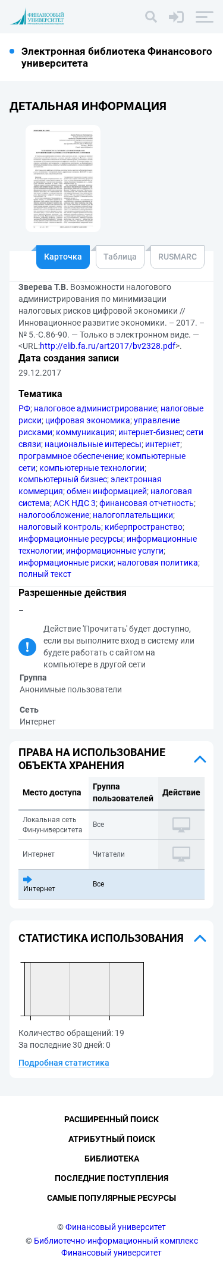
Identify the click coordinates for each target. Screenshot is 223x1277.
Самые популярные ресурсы (111, 1198)
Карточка (63, 256)
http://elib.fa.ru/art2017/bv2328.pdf (107, 346)
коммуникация (85, 432)
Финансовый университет (115, 1227)
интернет (162, 444)
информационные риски (66, 562)
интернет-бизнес (150, 432)
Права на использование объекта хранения (91, 759)
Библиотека (111, 1158)
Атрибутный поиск (111, 1139)
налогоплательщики (133, 515)
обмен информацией (107, 491)
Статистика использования (101, 938)
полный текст (44, 574)
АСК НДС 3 (75, 503)
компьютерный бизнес (62, 479)
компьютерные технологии (92, 468)
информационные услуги (115, 550)
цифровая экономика (87, 420)
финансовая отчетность (146, 503)
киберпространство (144, 527)
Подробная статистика (63, 1062)
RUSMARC (177, 256)
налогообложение (53, 515)
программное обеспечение (70, 456)
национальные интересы (93, 444)
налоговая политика (157, 562)
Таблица (120, 256)
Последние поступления (111, 1178)
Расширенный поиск (111, 1119)
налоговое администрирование (95, 408)
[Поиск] (151, 17)
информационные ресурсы (70, 539)
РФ (24, 408)
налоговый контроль (59, 527)
